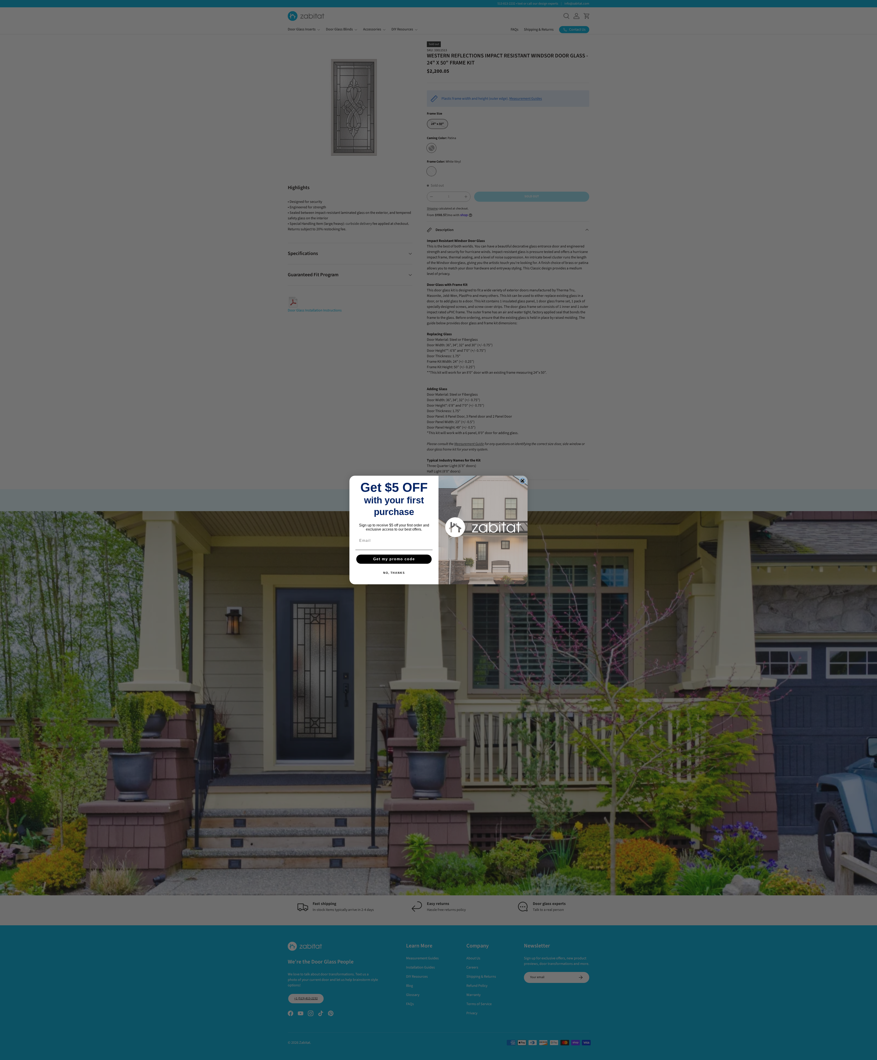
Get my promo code (394, 559)
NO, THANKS (394, 572)
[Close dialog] (522, 480)
